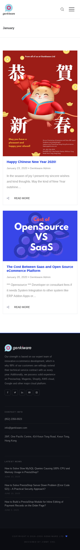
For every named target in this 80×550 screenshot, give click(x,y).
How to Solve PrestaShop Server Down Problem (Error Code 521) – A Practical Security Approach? (37, 487)
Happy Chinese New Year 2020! (31, 162)
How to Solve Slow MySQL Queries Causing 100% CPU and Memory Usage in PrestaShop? (37, 470)
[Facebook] (8, 392)
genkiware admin (40, 168)
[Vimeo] (37, 392)
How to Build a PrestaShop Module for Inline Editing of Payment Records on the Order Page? (34, 504)
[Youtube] (29, 392)
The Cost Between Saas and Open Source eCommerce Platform (40, 269)
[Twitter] (15, 392)
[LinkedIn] (22, 392)
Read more (22, 198)
